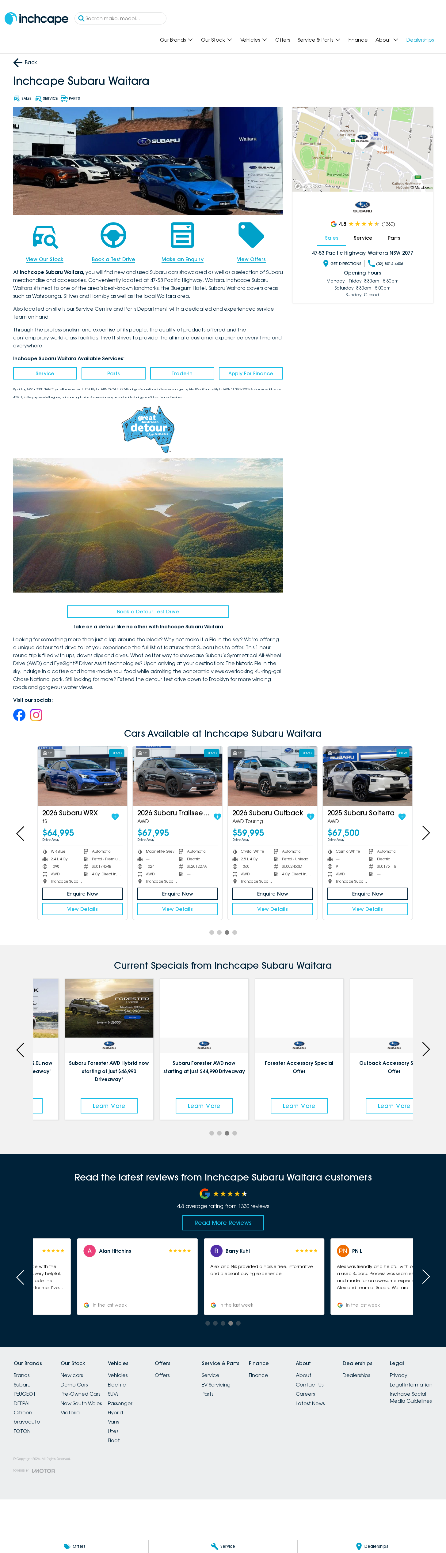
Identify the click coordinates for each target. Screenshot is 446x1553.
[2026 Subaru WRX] (80, 776)
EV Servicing (216, 1385)
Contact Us (309, 1385)
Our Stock (213, 40)
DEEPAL (22, 1403)
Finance (358, 40)
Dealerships (420, 40)
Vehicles (250, 40)
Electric (117, 1385)
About (383, 40)
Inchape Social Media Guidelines (411, 1397)
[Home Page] (36, 18)
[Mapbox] (308, 186)
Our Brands (173, 40)
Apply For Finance (250, 373)
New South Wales (81, 1403)
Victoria (70, 1412)
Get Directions (345, 263)
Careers (305, 1394)
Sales (331, 238)
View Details (80, 909)
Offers (282, 40)
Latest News (310, 1403)
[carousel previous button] (21, 833)
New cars (72, 1375)
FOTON (22, 1431)
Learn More (80, 1106)
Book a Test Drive (113, 259)
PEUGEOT (25, 1394)
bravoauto (27, 1422)
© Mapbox (420, 187)
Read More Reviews (223, 1222)
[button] (349, 1276)
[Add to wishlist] (113, 816)
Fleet (114, 1440)
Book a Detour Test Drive (148, 611)
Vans (113, 1422)
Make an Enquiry (183, 259)
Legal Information (411, 1385)
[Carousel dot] (211, 932)
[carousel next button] (425, 833)
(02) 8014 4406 (389, 263)
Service (45, 373)
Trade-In (182, 373)
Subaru (22, 1385)
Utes (113, 1431)
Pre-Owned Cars (80, 1394)
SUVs (113, 1394)
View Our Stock (44, 259)
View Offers (251, 259)
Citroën (23, 1412)
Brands (21, 1375)
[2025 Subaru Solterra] (365, 776)
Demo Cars (74, 1385)
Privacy (398, 1375)
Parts (113, 373)
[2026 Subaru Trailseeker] (175, 776)
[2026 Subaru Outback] (270, 776)
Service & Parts (315, 40)
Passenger (120, 1403)
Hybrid (115, 1412)
